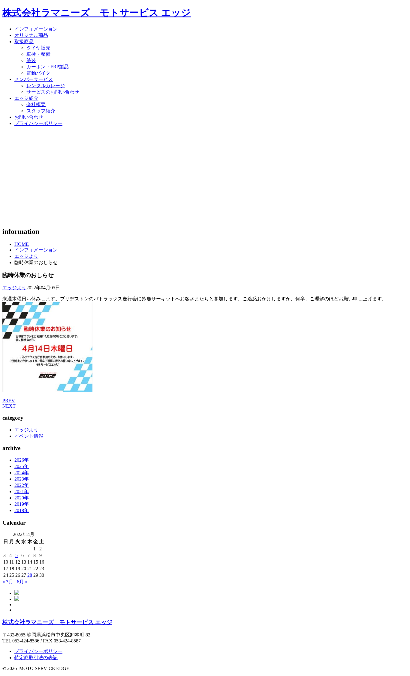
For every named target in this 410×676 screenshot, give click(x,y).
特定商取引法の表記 (36, 657)
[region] (205, 177)
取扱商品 (24, 41)
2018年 (21, 510)
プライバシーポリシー (38, 123)
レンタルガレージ (45, 85)
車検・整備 (38, 54)
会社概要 (36, 104)
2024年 (21, 472)
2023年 (21, 478)
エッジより (26, 256)
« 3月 (7, 581)
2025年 (21, 466)
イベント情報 (28, 436)
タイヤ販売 (38, 47)
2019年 (21, 504)
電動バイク (38, 73)
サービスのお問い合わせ (52, 91)
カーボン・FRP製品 (47, 66)
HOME (21, 244)
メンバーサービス (33, 79)
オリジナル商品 (31, 35)
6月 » (22, 581)
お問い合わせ (28, 117)
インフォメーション (36, 28)
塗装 (31, 60)
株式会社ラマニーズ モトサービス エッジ (96, 12)
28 (29, 575)
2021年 (21, 491)
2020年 (21, 497)
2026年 (21, 460)
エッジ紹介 (26, 98)
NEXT (9, 406)
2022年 (21, 485)
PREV (8, 400)
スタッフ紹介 (40, 110)
